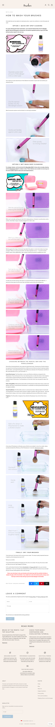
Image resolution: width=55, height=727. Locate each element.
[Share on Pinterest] (41, 583)
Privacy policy (41, 693)
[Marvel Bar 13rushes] (27, 182)
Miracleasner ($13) (14, 168)
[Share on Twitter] (36, 583)
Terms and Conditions (42, 695)
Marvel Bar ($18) (29, 167)
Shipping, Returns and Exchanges (45, 698)
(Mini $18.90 (25, 567)
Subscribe (7, 716)
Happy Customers (42, 691)
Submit (10, 618)
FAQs (39, 684)
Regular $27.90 (33, 567)
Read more (4, 642)
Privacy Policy (33, 596)
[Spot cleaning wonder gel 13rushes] (27, 43)
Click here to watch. (39, 447)
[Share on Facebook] (31, 583)
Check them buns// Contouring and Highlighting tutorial (39, 632)
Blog (39, 686)
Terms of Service (41, 596)
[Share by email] (46, 583)
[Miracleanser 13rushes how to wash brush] (27, 409)
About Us (40, 688)
